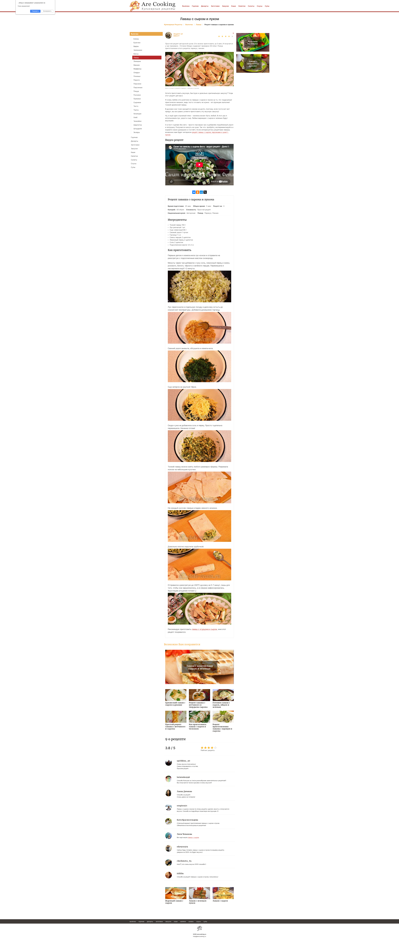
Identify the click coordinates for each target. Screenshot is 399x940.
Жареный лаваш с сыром (174, 902)
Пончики (137, 95)
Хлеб (135, 117)
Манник (137, 65)
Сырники (137, 102)
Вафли (136, 46)
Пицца (136, 91)
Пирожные (138, 87)
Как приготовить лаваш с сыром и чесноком (197, 726)
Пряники (137, 99)
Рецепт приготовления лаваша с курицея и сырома (222, 727)
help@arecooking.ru (199, 936)
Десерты (204, 6)
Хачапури (137, 114)
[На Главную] (152, 6)
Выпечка (185, 6)
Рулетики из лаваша (253, 42)
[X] (205, 192)
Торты (136, 110)
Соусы (259, 6)
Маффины (137, 69)
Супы (267, 6)
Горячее (195, 6)
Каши (233, 6)
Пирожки (137, 84)
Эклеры (137, 132)
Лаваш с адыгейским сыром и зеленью (199, 667)
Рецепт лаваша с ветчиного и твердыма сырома (198, 705)
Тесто (136, 106)
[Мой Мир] (201, 192)
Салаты (251, 6)
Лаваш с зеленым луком (197, 902)
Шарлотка (138, 125)
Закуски (225, 6)
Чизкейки (137, 121)
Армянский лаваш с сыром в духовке (175, 704)
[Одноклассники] (197, 192)
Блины (136, 39)
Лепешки (137, 61)
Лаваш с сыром (220, 901)
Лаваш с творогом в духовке (253, 63)
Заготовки (215, 6)
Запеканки (138, 50)
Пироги (137, 80)
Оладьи (137, 72)
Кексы (136, 54)
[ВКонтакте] (194, 192)
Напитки (241, 6)
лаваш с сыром (193, 837)
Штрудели (138, 129)
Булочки (137, 43)
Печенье (137, 76)
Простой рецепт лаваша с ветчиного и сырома (175, 726)
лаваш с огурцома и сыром (204, 629)
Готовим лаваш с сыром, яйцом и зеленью (221, 705)
